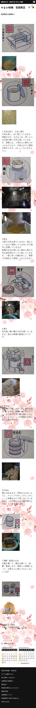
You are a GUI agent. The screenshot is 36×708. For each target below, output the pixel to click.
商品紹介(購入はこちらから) (10, 688)
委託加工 (4, 684)
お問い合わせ (5, 701)
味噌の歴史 (4, 691)
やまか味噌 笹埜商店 (13, 7)
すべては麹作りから (7, 674)
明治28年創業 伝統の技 (8, 670)
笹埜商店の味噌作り (7, 681)
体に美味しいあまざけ (8, 677)
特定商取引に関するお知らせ (10, 698)
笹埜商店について (6, 694)
